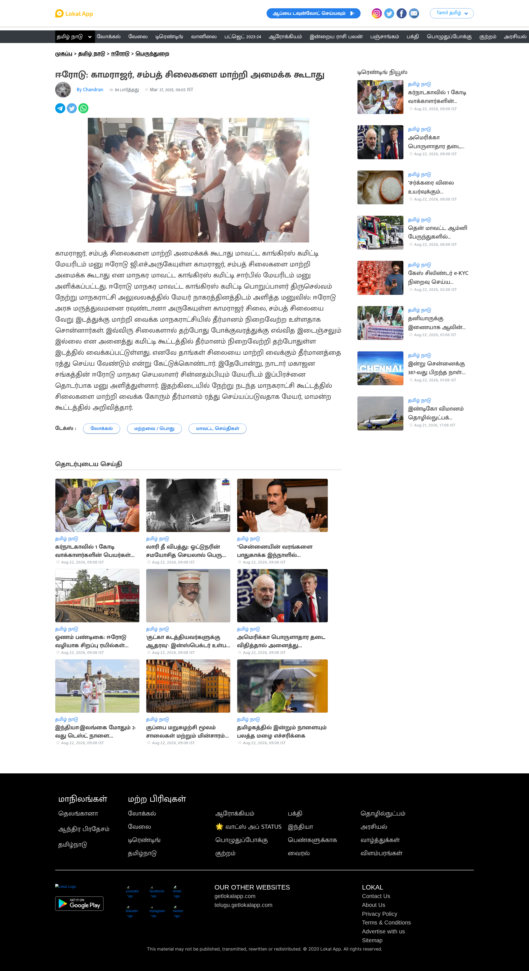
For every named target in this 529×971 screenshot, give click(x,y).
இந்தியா (300, 826)
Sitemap (372, 940)
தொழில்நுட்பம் (383, 813)
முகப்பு (63, 53)
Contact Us (376, 896)
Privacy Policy (379, 914)
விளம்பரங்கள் (381, 853)
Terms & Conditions (386, 923)
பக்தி (295, 813)
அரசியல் (374, 826)
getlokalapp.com (234, 896)
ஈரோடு (120, 53)
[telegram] (61, 110)
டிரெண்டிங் (144, 840)
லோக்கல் (142, 813)
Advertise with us (383, 931)
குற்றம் (225, 853)
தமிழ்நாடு (72, 844)
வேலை (139, 826)
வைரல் (299, 853)
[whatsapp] (84, 110)
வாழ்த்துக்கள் (380, 840)
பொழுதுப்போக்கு (241, 840)
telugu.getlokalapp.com (243, 905)
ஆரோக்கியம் (234, 813)
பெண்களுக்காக (312, 840)
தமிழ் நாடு (70, 36)
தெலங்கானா (78, 813)
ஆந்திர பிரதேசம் (84, 829)
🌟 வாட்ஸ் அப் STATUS (248, 826)
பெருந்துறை (152, 53)
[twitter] (72, 110)
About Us (373, 905)
